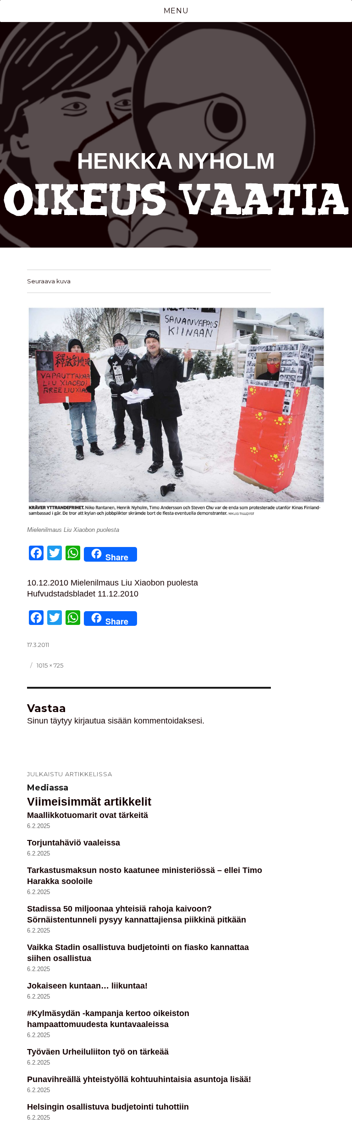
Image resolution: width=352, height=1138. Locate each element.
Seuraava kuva (49, 281)
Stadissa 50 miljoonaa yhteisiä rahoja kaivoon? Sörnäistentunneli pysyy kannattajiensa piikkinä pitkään (136, 914)
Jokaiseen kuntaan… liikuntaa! (87, 985)
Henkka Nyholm (176, 161)
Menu (176, 10)
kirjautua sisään (103, 720)
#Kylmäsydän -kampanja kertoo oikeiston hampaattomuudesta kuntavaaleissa (108, 1019)
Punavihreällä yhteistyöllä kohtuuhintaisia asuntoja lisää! (139, 1079)
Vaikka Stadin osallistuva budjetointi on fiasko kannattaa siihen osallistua (138, 953)
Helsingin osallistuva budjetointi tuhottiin (108, 1106)
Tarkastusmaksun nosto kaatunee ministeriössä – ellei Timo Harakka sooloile (144, 876)
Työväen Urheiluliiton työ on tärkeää (98, 1051)
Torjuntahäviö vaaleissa (73, 842)
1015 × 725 (50, 665)
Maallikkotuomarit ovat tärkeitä (87, 815)
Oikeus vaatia (176, 200)
